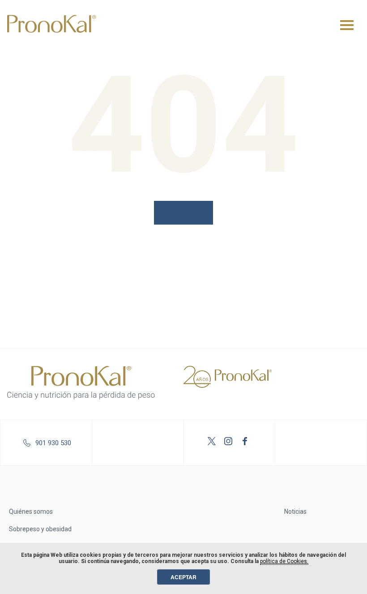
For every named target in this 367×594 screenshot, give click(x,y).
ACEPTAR (183, 577)
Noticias (295, 511)
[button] (183, 213)
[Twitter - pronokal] (213, 442)
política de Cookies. (284, 561)
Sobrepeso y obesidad (40, 529)
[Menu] (347, 25)
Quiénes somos (31, 511)
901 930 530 (53, 443)
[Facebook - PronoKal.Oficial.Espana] (246, 442)
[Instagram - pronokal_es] (229, 442)
